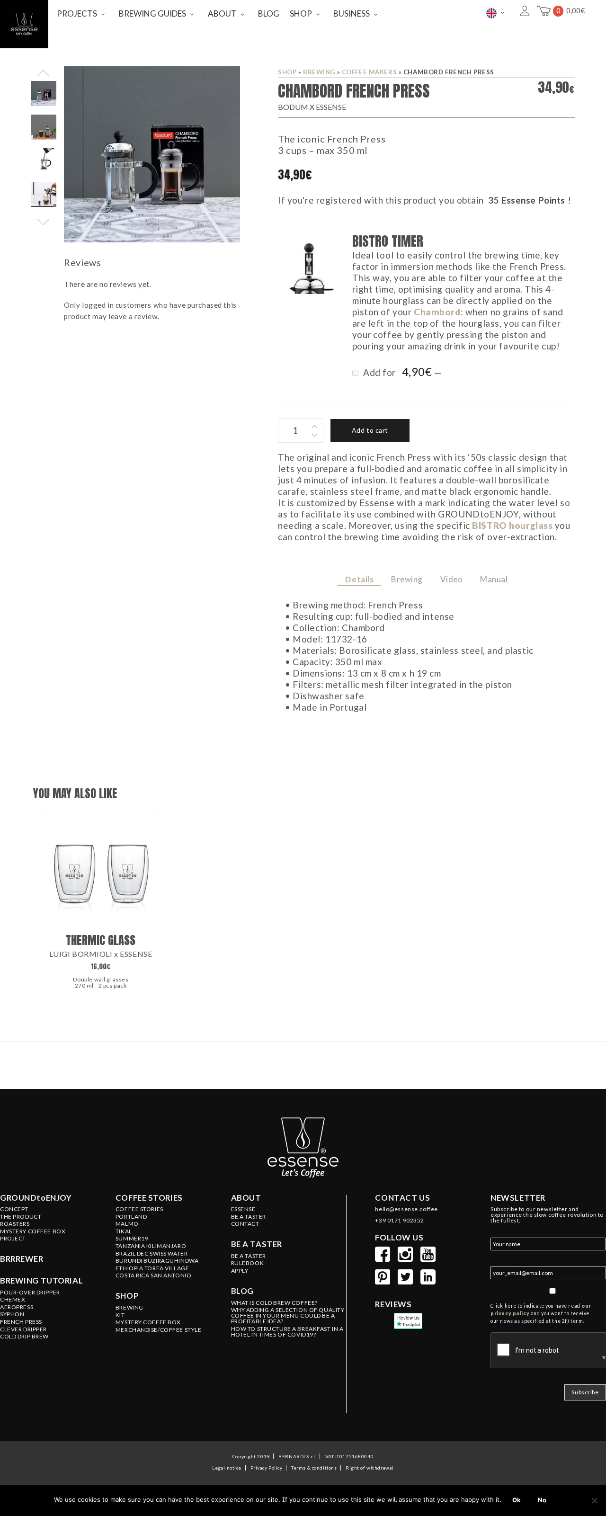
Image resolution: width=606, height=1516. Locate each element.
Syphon (12, 1314)
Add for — (401, 372)
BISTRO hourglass (512, 525)
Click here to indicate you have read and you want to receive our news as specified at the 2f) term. (540, 1313)
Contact (245, 1224)
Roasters (15, 1224)
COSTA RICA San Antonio (154, 1275)
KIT (120, 1315)
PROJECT (13, 1238)
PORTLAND (131, 1217)
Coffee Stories (139, 1209)
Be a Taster (248, 1256)
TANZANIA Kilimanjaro (151, 1246)
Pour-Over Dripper (30, 1292)
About (246, 1198)
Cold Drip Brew (24, 1336)
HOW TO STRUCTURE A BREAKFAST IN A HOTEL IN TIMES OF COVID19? (287, 1332)
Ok (516, 1500)
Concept (14, 1209)
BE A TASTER (248, 1217)
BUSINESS (351, 13)
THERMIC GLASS (100, 940)
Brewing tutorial (41, 1281)
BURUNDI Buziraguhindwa (157, 1261)
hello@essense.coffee (406, 1209)
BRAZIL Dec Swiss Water (152, 1254)
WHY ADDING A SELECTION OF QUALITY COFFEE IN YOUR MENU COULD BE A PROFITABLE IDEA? (288, 1315)
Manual (494, 579)
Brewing (407, 579)
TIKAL (124, 1231)
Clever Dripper (23, 1329)
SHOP (301, 13)
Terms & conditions (314, 1468)
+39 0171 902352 (399, 1220)
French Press (21, 1322)
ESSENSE (243, 1209)
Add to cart (370, 430)
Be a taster (256, 1244)
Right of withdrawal (369, 1468)
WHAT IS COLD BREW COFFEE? (274, 1303)
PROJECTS (77, 13)
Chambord (437, 311)
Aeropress (16, 1307)
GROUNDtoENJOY (35, 1198)
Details (359, 579)
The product (20, 1217)
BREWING (319, 72)
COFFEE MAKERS (369, 72)
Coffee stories (149, 1198)
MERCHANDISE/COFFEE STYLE (159, 1330)
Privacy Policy (266, 1468)
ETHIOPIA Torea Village (152, 1268)
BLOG (268, 13)
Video (451, 579)
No (542, 1500)
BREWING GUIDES (152, 13)
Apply (240, 1271)
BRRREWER (22, 1259)
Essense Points (533, 200)
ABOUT (222, 13)
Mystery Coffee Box (32, 1231)
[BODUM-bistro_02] (309, 264)
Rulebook (247, 1263)
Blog (242, 1291)
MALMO (127, 1224)
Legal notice (226, 1468)
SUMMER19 (132, 1238)
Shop (287, 72)
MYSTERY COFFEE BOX (148, 1322)
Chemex (12, 1299)
